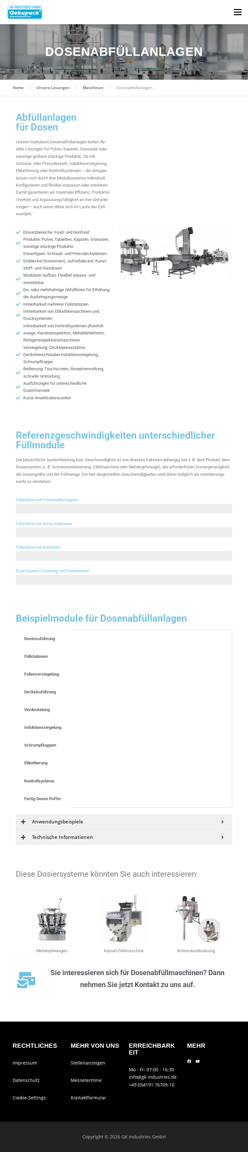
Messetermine (86, 1080)
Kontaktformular (88, 1098)
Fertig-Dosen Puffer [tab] (42, 798)
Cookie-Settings (29, 1098)
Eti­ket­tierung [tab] (35, 762)
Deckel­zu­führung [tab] (40, 691)
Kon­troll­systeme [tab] (39, 781)
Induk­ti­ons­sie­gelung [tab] (42, 727)
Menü (237, 12)
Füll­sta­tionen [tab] (36, 656)
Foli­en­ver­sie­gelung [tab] (41, 674)
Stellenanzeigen (88, 1063)
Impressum (25, 1063)
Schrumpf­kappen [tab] (40, 745)
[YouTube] (197, 1061)
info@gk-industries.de (153, 1077)
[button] (125, 252)
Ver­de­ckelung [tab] (37, 709)
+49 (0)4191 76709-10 (151, 1085)
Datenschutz (26, 1080)
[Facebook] (189, 1061)
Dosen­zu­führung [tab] (39, 638)
